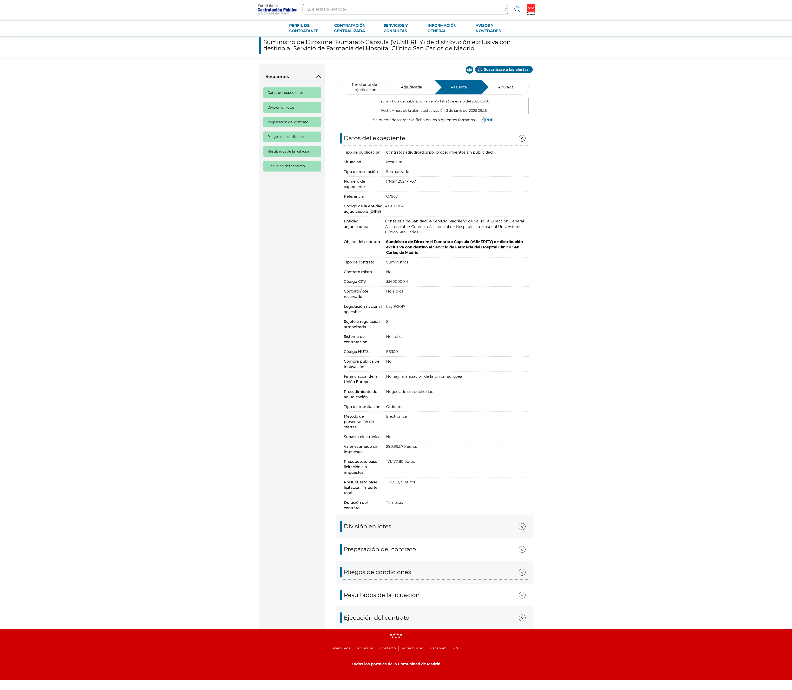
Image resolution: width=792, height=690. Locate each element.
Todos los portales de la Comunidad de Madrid (396, 664)
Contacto (388, 648)
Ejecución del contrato (286, 166)
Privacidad (365, 648)
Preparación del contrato (288, 122)
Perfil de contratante (303, 28)
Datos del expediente (285, 93)
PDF (489, 120)
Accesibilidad (412, 648)
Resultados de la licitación (289, 151)
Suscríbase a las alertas (506, 69)
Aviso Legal (342, 648)
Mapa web (438, 648)
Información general (442, 28)
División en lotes (281, 107)
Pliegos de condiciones (286, 137)
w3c (456, 648)
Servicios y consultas (396, 28)
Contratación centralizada (350, 28)
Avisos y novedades (488, 28)
